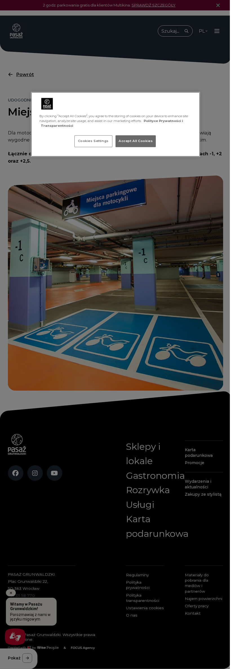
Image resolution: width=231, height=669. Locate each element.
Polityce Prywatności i (163, 121)
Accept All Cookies (136, 141)
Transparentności (57, 126)
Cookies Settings (93, 141)
